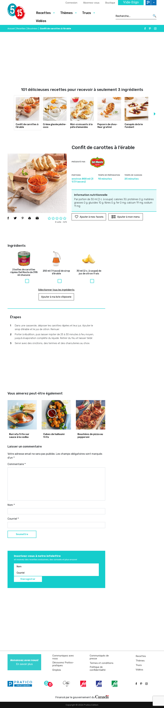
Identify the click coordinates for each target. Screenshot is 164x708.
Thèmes (140, 660)
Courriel (13, 518)
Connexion (71, 2)
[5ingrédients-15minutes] (49, 684)
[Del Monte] (97, 162)
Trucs (139, 665)
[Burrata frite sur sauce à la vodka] (22, 414)
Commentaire (17, 464)
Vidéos (41, 21)
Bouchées (32, 28)
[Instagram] (155, 28)
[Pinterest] (150, 28)
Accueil (11, 28)
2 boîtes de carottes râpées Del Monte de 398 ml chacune (24, 272)
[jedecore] (99, 684)
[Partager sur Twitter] (15, 218)
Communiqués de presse (99, 657)
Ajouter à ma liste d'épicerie (56, 296)
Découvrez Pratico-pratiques (63, 664)
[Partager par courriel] (37, 218)
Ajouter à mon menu (128, 216)
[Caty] (67, 684)
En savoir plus (24, 662)
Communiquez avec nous (63, 657)
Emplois (56, 669)
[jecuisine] (83, 684)
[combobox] (133, 16)
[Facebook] (145, 28)
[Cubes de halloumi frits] (56, 414)
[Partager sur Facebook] (8, 218)
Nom (11, 504)
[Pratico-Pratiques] (21, 684)
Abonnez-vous (91, 2)
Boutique (110, 2)
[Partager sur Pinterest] (23, 218)
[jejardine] (115, 684)
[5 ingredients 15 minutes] (19, 12)
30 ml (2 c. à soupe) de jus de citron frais (89, 272)
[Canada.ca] (102, 697)
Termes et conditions (101, 663)
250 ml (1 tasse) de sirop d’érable (56, 272)
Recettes (21, 28)
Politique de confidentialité (98, 668)
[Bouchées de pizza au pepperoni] (90, 414)
